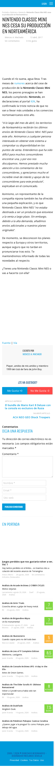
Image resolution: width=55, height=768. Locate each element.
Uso (42, 760)
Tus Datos (34, 760)
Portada (5, 12)
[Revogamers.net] (14, 5)
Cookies (24, 760)
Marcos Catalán (8, 643)
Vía (15, 343)
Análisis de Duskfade (12, 705)
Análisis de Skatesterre (13, 636)
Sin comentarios (12, 41)
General (21, 12)
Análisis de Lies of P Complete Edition (20, 651)
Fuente (6, 343)
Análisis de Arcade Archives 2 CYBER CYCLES (23, 585)
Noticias (13, 12)
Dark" (31, 592)
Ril (3, 610)
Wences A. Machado (14, 37)
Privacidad (14, 760)
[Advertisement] (27, 307)
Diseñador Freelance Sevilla (27, 755)
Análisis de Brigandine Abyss (16, 618)
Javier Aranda (7, 658)
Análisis (12, 595)
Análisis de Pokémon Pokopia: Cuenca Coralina (25, 721)
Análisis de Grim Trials (13, 603)
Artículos (5, 577)
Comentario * (10, 454)
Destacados (15, 577)
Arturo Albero (7, 574)
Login (44, 3)
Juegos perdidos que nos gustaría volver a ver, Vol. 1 (27, 563)
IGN (33, 101)
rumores (19, 83)
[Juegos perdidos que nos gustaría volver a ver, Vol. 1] (27, 543)
